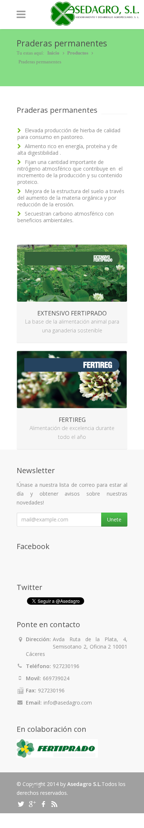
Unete (114, 519)
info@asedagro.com (68, 702)
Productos (77, 53)
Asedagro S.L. (84, 783)
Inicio (53, 53)
